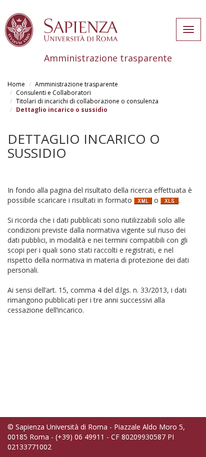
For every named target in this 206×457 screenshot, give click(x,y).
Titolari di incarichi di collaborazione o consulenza (87, 101)
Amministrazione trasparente (76, 84)
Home (16, 84)
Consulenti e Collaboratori (53, 92)
